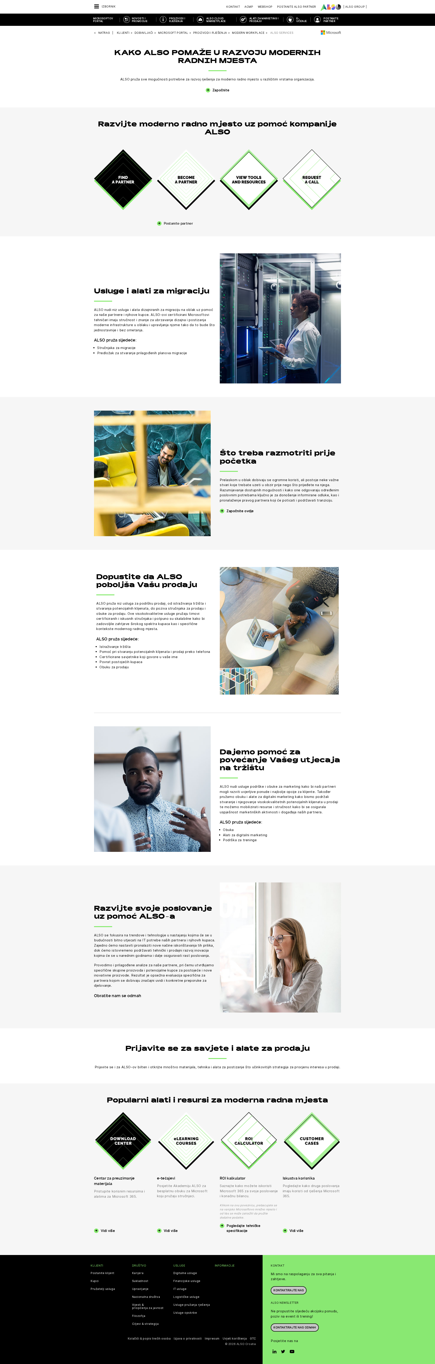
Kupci (95, 1281)
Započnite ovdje (240, 511)
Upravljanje (140, 1289)
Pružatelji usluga (103, 1289)
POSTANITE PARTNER (331, 20)
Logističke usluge (186, 1297)
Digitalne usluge (185, 1273)
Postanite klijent (102, 1273)
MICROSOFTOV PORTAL (103, 19)
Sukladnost (140, 1281)
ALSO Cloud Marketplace (216, 20)
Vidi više (108, 1230)
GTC (253, 1338)
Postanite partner (178, 223)
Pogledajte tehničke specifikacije (243, 1228)
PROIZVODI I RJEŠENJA (177, 20)
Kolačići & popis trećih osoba (149, 1338)
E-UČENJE (301, 20)
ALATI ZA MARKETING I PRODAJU (264, 20)
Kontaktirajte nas (288, 1290)
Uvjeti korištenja (235, 1338)
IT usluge (179, 1289)
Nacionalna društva (146, 1297)
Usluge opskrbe (185, 1312)
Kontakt (233, 6)
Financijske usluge (187, 1281)
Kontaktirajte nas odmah (294, 1327)
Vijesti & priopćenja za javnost (148, 1306)
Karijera (138, 1273)
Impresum (212, 1338)
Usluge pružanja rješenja (191, 1304)
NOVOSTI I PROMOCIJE (140, 20)
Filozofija (138, 1316)
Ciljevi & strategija (145, 1323)
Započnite (221, 90)
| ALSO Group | (355, 6)
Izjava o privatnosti (188, 1338)
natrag (104, 32)
